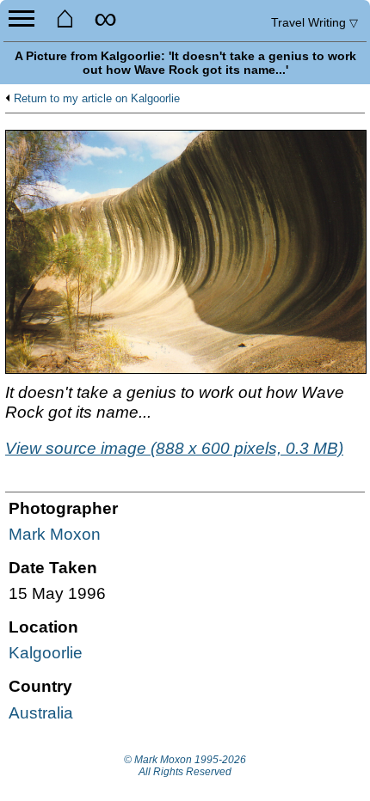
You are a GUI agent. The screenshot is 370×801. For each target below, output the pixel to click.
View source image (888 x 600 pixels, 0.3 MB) (174, 448)
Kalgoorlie (46, 653)
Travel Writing (314, 22)
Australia (41, 713)
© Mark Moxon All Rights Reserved (185, 766)
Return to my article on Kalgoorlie (97, 99)
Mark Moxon (55, 534)
